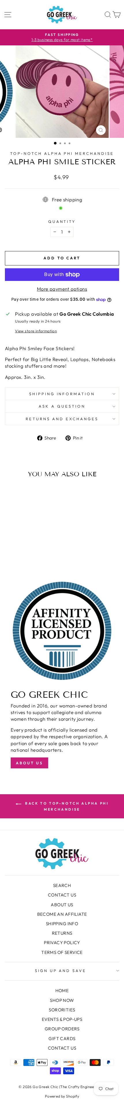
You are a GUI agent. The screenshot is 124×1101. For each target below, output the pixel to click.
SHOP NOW (62, 1000)
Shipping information (62, 394)
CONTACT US (62, 895)
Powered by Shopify (62, 1096)
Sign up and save (61, 970)
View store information (36, 331)
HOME (62, 990)
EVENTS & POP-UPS (62, 1019)
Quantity (62, 221)
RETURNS (62, 933)
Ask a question (62, 406)
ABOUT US (62, 904)
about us (29, 763)
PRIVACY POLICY (62, 942)
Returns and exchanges (62, 419)
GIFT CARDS (61, 1038)
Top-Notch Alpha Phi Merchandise (62, 153)
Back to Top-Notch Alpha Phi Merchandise (66, 806)
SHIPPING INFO (62, 923)
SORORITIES (62, 1010)
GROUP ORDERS (62, 1028)
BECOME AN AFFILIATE (62, 914)
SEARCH (62, 885)
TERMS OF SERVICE (62, 952)
